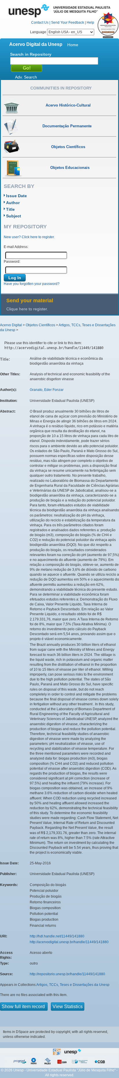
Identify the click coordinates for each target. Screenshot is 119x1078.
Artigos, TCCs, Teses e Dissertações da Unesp (72, 985)
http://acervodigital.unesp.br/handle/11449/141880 (69, 942)
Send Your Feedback (67, 22)
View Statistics (68, 1006)
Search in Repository (30, 54)
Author (13, 202)
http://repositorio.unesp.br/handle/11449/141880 (67, 974)
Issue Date (16, 195)
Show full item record (24, 1006)
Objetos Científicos (40, 325)
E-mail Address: (16, 247)
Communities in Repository (61, 88)
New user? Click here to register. (29, 237)
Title (10, 209)
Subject (13, 216)
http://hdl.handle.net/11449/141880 (57, 936)
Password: (12, 262)
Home (72, 44)
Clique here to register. (27, 309)
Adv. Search (26, 77)
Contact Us (40, 22)
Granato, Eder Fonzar (47, 390)
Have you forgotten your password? (32, 284)
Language (38, 32)
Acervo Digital (11, 325)
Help (90, 22)
